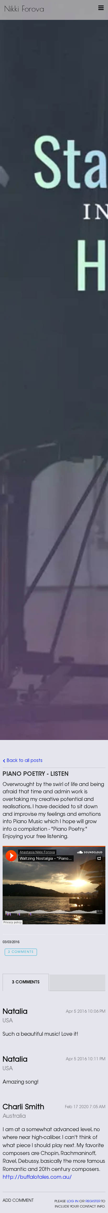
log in (72, 1201)
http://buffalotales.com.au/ (37, 1177)
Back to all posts (24, 761)
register (92, 1201)
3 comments (21, 952)
